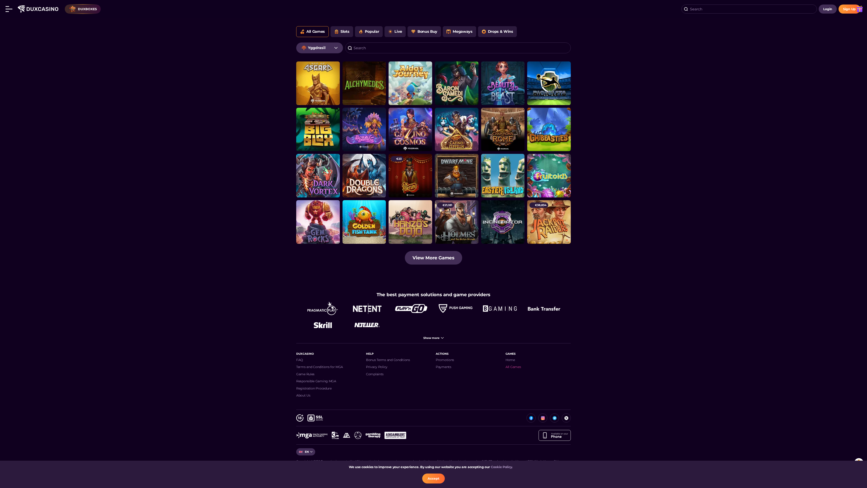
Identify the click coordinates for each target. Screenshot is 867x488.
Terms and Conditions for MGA (319, 367)
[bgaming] (500, 308)
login (827, 9)
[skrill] (323, 325)
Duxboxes (87, 9)
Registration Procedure (314, 388)
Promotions (445, 360)
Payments (443, 367)
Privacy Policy (376, 367)
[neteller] (367, 325)
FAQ (299, 360)
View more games (433, 257)
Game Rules (305, 374)
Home (510, 360)
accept (433, 478)
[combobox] (749, 9)
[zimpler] (544, 308)
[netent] (367, 308)
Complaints (375, 374)
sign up (849, 9)
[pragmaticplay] (323, 308)
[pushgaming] (455, 308)
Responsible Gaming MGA (316, 381)
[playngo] (411, 308)
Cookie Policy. (502, 467)
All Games (513, 367)
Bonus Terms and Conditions (388, 360)
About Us (303, 395)
